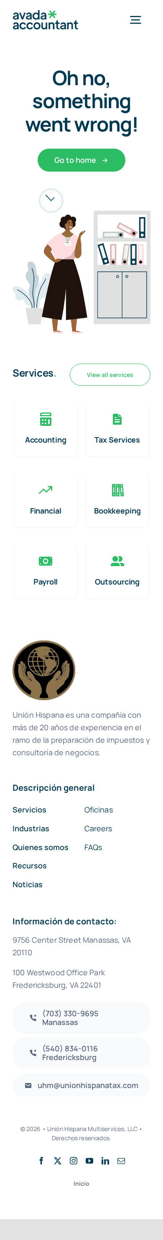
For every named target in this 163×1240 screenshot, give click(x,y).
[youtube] (89, 1160)
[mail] (121, 1160)
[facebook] (41, 1160)
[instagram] (73, 1160)
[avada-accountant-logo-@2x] (46, 14)
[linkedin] (105, 1160)
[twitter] (57, 1160)
